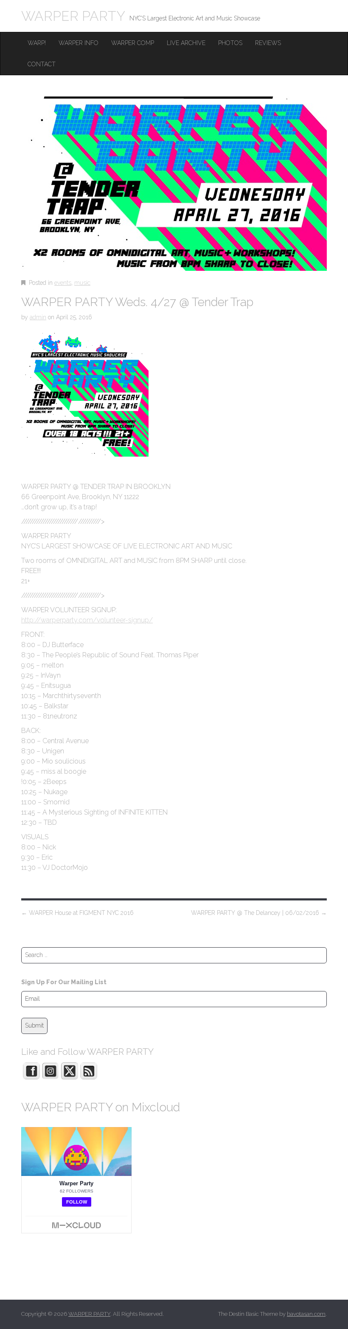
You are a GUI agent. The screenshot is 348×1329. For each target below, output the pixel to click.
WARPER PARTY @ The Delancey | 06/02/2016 (259, 912)
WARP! (37, 43)
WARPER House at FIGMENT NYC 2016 (77, 912)
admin (38, 317)
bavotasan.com (306, 1314)
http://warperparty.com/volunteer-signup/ (87, 620)
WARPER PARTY (73, 16)
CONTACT (42, 64)
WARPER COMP (132, 43)
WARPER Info (78, 43)
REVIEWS (268, 43)
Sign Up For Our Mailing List (64, 982)
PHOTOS (230, 43)
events (62, 282)
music (82, 282)
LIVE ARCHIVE (186, 43)
